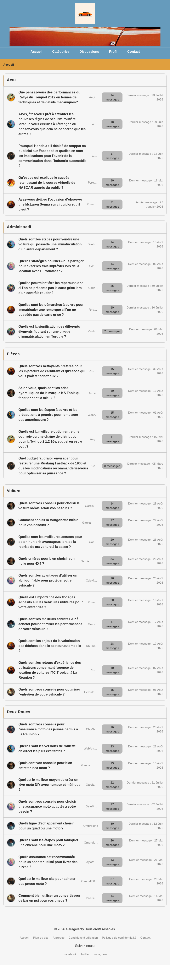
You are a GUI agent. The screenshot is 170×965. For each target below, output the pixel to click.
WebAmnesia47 (98, 414)
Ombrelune (95, 624)
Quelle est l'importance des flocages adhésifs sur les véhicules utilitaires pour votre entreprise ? (50, 602)
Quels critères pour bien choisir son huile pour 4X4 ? (46, 561)
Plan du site (41, 937)
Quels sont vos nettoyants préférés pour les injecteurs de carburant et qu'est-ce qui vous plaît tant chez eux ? (51, 371)
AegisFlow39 (97, 97)
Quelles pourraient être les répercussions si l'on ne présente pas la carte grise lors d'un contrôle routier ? (50, 288)
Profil (113, 51)
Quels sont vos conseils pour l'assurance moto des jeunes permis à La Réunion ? (48, 729)
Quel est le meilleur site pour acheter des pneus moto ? (46, 881)
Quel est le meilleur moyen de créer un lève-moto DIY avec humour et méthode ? (49, 784)
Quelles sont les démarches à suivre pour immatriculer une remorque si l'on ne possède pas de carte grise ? (51, 309)
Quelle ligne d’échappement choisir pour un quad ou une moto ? (46, 826)
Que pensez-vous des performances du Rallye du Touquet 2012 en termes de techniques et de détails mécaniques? (49, 97)
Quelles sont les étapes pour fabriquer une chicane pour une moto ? (48, 842)
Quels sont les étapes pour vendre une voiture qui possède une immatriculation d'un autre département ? (50, 244)
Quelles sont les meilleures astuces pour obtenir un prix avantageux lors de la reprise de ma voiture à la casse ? (50, 542)
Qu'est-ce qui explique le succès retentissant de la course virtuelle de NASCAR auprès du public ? (46, 182)
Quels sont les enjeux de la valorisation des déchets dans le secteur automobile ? (49, 646)
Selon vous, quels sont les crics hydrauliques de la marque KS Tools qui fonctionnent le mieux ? (49, 393)
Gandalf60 (98, 466)
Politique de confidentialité (119, 937)
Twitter (85, 954)
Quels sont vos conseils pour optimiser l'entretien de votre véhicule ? (49, 692)
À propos (58, 937)
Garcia (92, 393)
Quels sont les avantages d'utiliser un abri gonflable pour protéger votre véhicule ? (47, 580)
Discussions (89, 51)
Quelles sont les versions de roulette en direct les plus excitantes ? (47, 748)
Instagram (100, 954)
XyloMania (95, 266)
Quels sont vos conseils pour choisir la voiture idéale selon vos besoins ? (49, 505)
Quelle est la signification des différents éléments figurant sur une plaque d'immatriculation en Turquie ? (49, 331)
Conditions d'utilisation (83, 937)
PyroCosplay (96, 182)
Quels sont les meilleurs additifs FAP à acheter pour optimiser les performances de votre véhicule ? (50, 624)
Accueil (36, 51)
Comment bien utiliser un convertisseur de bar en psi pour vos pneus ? (49, 898)
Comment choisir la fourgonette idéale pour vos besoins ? (48, 522)
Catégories (60, 51)
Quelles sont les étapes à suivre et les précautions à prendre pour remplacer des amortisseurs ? (48, 414)
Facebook (69, 954)
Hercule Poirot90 (95, 692)
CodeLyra (94, 287)
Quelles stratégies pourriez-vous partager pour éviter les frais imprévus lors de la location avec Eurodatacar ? (51, 266)
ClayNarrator (94, 729)
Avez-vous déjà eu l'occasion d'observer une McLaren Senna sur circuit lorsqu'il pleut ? (50, 204)
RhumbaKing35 (97, 204)
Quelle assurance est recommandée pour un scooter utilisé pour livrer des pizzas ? (48, 862)
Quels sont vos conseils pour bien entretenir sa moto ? (45, 765)
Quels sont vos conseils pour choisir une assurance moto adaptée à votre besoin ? (47, 806)
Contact (133, 51)
